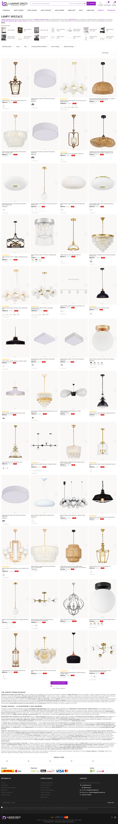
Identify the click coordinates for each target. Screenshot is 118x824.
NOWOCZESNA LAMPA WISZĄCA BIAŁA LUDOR (13, 413)
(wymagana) (58, 808)
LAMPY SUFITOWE (44, 30)
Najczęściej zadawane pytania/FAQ (90, 783)
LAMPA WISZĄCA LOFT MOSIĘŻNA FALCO (12, 462)
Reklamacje (44, 797)
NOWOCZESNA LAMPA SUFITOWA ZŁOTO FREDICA (101, 359)
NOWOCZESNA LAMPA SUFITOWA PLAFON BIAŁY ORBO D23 (43, 99)
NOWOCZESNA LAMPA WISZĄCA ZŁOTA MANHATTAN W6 (15, 569)
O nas (3, 783)
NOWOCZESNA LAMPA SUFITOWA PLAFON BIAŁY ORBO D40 (14, 516)
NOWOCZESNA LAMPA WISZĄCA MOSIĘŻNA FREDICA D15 (15, 620)
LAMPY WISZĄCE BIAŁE (77, 37)
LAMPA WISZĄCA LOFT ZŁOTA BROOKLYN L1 (100, 566)
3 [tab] (16, 149)
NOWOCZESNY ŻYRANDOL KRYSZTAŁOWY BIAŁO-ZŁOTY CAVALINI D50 (14, 152)
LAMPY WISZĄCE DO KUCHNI (44, 37)
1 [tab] (14, 149)
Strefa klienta (46, 778)
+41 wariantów (34, 317)
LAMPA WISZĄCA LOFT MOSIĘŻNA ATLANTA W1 (71, 153)
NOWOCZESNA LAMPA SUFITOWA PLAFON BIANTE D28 (72, 204)
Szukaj (92, 3)
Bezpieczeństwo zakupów (8, 787)
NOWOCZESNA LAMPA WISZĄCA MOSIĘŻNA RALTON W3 (102, 465)
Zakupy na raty (45, 787)
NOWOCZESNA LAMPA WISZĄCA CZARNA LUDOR (14, 361)
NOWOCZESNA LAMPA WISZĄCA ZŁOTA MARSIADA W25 (15, 308)
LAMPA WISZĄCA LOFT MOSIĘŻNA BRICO (70, 254)
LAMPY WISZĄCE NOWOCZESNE (77, 30)
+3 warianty (63, 213)
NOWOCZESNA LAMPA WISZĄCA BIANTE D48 (42, 515)
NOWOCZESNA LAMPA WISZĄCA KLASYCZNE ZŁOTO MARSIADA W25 (73, 101)
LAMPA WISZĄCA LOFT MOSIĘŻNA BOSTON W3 (13, 670)
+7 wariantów (34, 107)
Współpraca (4, 785)
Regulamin (4, 790)
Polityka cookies (5, 795)
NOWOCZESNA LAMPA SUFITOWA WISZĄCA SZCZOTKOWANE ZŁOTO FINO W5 (42, 620)
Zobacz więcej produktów (59, 683)
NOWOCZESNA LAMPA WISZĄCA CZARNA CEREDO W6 (44, 465)
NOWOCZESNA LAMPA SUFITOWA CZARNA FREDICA (102, 619)
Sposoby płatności (46, 785)
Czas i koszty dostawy (47, 790)
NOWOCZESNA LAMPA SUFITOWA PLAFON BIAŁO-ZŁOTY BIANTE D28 (101, 204)
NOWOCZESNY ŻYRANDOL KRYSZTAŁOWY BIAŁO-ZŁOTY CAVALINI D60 (43, 567)
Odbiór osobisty (45, 795)
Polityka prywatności (7, 792)
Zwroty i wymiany (45, 792)
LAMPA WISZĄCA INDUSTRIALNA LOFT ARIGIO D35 (102, 517)
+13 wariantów (34, 628)
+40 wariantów (93, 627)
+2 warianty (92, 264)
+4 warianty (5, 213)
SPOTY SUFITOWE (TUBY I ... (61, 30)
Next (27, 78)
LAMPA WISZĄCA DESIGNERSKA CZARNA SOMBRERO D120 (70, 412)
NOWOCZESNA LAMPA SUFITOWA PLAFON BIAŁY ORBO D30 (43, 152)
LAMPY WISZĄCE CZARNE (93, 37)
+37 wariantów (64, 109)
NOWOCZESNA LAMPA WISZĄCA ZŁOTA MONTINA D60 (43, 671)
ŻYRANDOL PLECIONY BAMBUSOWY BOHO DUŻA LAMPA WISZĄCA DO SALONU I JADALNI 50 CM (101, 152)
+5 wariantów (5, 108)
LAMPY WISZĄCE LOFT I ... (110, 30)
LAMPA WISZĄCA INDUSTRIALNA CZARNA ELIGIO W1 (102, 413)
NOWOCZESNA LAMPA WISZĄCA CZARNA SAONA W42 (72, 516)
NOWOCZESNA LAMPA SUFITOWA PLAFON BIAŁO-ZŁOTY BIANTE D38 (14, 204)
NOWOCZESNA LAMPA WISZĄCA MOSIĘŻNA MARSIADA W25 (42, 308)
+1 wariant (62, 263)
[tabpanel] (15, 78)
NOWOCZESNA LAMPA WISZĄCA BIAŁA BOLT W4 (72, 306)
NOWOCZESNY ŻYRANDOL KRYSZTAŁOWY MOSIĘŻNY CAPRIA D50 (102, 255)
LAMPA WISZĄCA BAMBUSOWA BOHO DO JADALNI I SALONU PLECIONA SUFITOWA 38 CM (102, 99)
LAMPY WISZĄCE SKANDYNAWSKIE (11, 37)
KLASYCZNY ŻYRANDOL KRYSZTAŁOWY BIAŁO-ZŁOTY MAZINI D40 (44, 412)
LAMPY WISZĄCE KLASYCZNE (93, 30)
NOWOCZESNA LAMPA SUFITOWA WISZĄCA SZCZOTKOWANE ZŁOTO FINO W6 (100, 671)
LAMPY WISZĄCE (11, 30)
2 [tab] (103, 356)
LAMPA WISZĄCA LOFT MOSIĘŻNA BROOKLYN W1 (14, 100)
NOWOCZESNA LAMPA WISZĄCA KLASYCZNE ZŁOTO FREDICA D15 (44, 204)
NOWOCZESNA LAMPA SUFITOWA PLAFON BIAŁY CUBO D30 (72, 360)
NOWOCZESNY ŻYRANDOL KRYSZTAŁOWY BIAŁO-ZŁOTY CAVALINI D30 (72, 463)
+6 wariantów (92, 103)
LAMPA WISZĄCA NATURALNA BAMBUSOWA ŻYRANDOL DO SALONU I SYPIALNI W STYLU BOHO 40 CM (73, 567)
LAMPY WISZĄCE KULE (27, 30)
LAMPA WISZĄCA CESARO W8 (67, 619)
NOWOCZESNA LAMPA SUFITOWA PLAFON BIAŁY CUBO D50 (43, 360)
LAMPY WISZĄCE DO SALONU (27, 37)
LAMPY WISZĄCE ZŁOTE (60, 37)
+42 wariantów (5, 317)
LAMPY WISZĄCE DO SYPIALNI (110, 37)
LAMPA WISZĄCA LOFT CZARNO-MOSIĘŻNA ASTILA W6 (15, 257)
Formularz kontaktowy (47, 783)
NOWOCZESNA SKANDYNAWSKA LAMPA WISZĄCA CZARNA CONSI (72, 673)
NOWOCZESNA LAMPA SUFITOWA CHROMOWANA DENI (43, 255)
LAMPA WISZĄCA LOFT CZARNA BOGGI (99, 308)
